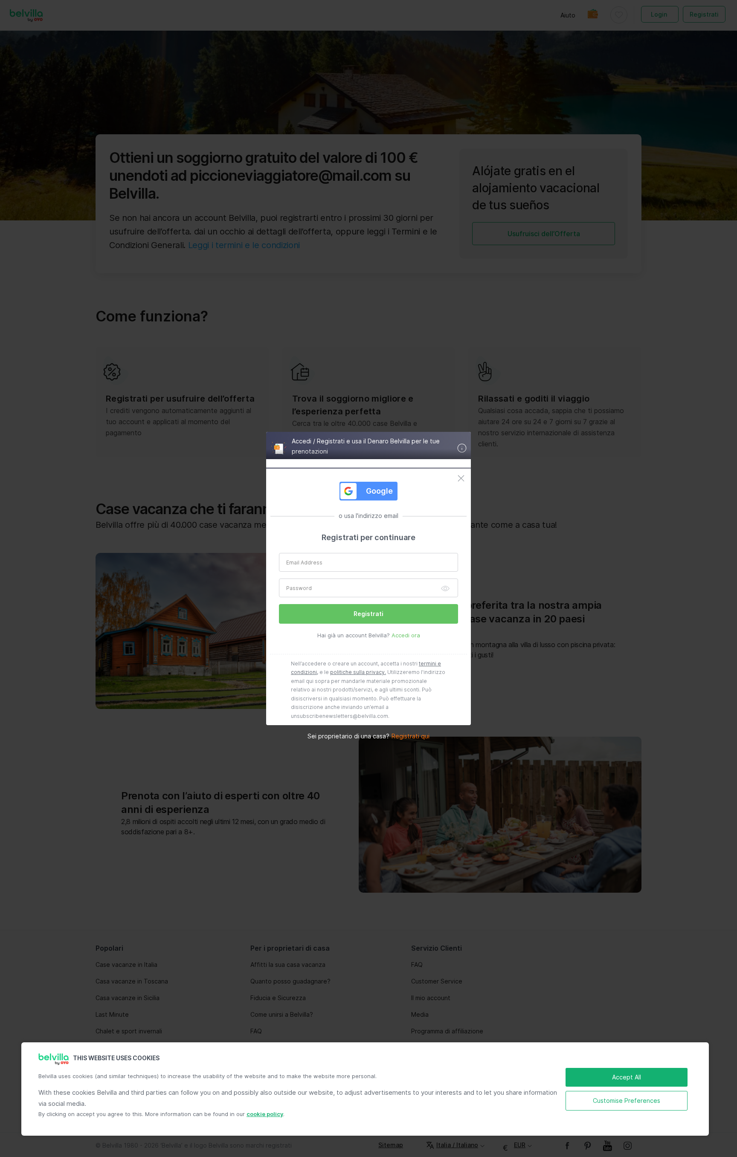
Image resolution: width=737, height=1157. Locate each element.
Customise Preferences (626, 1100)
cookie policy (265, 1114)
